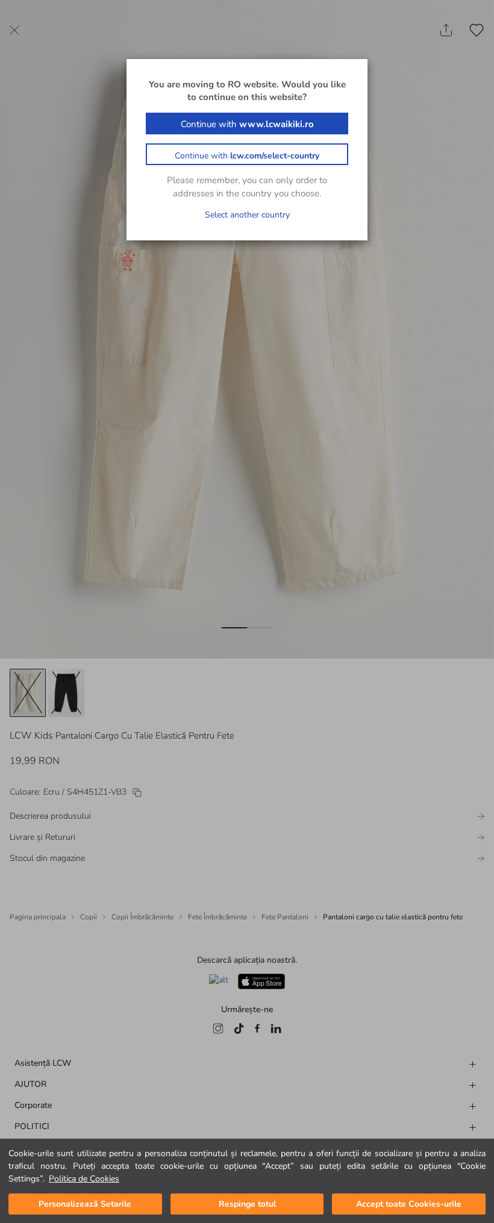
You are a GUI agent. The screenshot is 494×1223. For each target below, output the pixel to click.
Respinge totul (247, 1204)
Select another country (247, 215)
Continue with (247, 124)
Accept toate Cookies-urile (408, 1204)
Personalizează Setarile (85, 1204)
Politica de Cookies (84, 1178)
